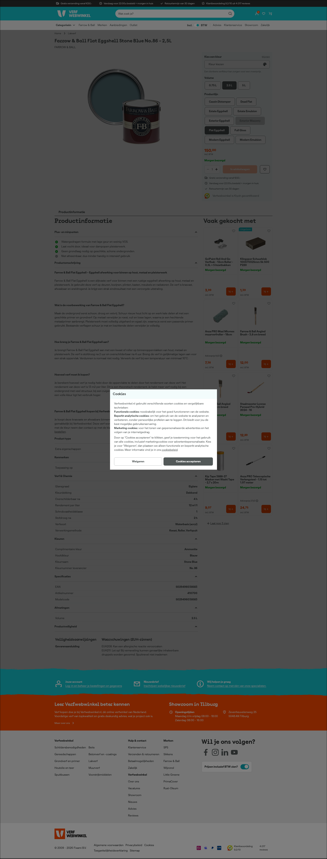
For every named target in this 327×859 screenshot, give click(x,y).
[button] (188, 461)
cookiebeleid (170, 449)
